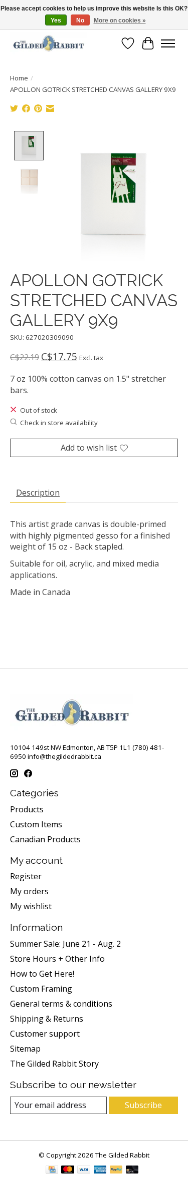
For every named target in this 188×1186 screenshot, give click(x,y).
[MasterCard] (67, 1171)
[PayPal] (116, 1171)
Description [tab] (38, 492)
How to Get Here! (42, 973)
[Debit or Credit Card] (132, 1171)
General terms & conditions (61, 1003)
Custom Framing (41, 988)
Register (26, 876)
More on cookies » (120, 20)
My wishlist (31, 906)
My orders (29, 891)
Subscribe (143, 1105)
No (80, 20)
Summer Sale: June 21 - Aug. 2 (65, 943)
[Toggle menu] (168, 43)
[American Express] (100, 1171)
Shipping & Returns (46, 1018)
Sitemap (25, 1048)
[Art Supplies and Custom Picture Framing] (48, 43)
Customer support (45, 1033)
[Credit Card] (52, 1171)
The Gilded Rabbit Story (54, 1063)
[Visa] (83, 1171)
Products (27, 809)
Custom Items (36, 824)
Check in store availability (59, 422)
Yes (56, 20)
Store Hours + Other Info (57, 958)
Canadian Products (45, 839)
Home (19, 77)
